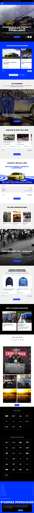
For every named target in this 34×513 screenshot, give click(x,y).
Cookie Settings (20, 510)
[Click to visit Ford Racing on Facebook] (1, 511)
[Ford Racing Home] (2, 3)
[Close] (31, 505)
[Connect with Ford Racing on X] (13, 340)
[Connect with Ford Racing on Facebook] (11, 340)
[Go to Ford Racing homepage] (17, 502)
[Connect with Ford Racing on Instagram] (18, 340)
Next (31, 71)
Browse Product (6, 292)
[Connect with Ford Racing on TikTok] (20, 340)
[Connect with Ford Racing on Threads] (23, 340)
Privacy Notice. (10, 507)
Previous (28, 71)
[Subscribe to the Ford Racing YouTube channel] (16, 340)
